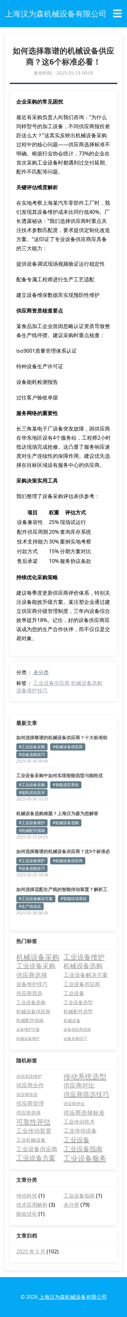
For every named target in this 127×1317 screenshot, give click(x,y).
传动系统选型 (85, 1076)
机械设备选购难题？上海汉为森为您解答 (57, 813)
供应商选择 (31, 974)
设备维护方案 (28, 1029)
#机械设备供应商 (68, 747)
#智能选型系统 (66, 784)
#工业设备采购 (32, 747)
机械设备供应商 (33, 1011)
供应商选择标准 (84, 1112)
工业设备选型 (78, 1002)
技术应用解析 (32, 1204)
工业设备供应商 (51, 683)
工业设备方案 (35, 1157)
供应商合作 (30, 1085)
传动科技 (26, 1195)
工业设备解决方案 (86, 975)
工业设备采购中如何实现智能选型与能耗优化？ (59, 775)
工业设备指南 (83, 1148)
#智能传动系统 (74, 898)
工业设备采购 (35, 965)
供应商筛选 (29, 993)
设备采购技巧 (75, 1038)
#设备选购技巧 (32, 754)
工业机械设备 (31, 1140)
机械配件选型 (78, 1011)
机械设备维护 (28, 1038)
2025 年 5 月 (30, 1251)
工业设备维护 (84, 956)
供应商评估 (74, 1103)
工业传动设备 (80, 1130)
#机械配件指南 (32, 830)
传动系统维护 (29, 1076)
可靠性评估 (33, 1121)
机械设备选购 (86, 683)
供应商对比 (79, 1085)
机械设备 (72, 1020)
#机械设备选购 (66, 822)
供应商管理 (30, 1103)
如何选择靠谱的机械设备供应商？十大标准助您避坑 (61, 737)
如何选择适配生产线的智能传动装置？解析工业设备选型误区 (61, 889)
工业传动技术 (79, 1121)
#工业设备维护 (32, 822)
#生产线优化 (30, 906)
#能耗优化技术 (32, 792)
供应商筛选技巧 (86, 1094)
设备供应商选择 (77, 1029)
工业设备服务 (85, 1158)
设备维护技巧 (32, 690)
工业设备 (74, 993)
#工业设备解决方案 (36, 898)
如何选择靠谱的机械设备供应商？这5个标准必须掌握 (63, 851)
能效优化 (26, 1213)
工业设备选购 (31, 1002)
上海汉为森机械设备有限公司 (73, 1296)
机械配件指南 (30, 1020)
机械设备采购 (37, 956)
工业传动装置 (33, 1131)
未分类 (41, 672)
